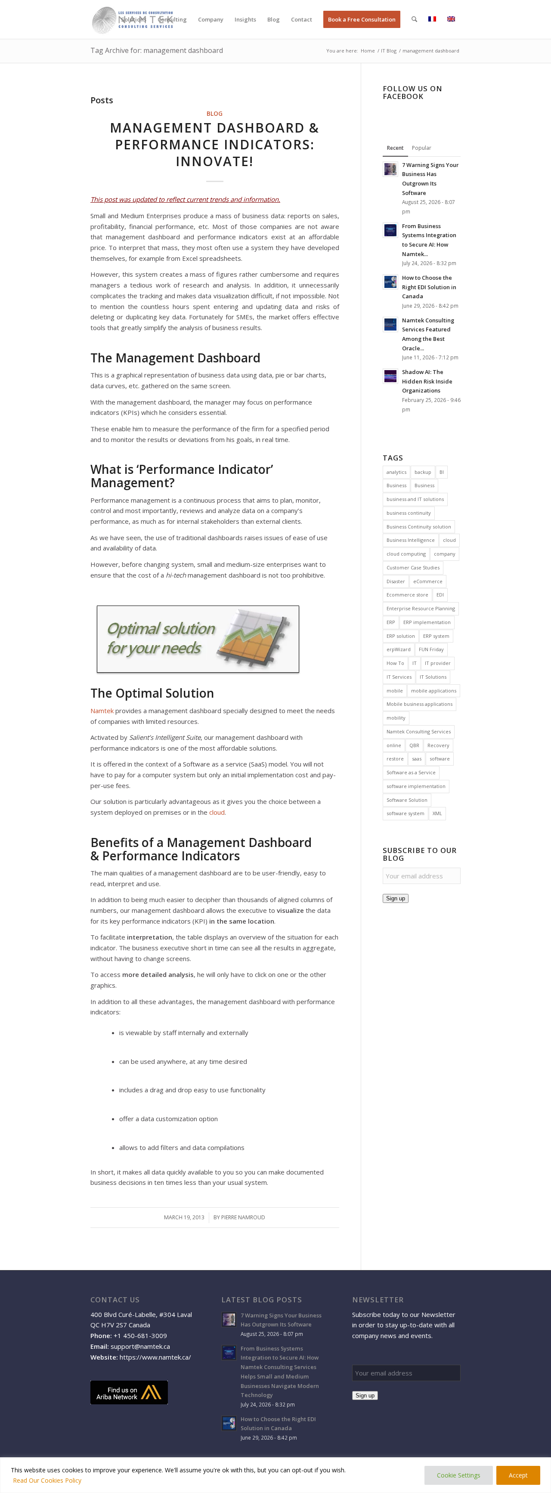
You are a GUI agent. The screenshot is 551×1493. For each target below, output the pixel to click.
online (394, 745)
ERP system (436, 636)
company (444, 553)
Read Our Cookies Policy (47, 1480)
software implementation (416, 786)
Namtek (102, 710)
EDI (440, 594)
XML (437, 813)
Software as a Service (411, 772)
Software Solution (407, 800)
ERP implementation (427, 622)
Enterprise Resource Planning (421, 608)
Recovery (438, 745)
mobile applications (433, 690)
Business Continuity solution (419, 526)
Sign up (395, 898)
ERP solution (401, 636)
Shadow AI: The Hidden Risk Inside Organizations (427, 381)
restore (395, 758)
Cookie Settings (458, 1475)
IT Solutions (433, 677)
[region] (275, 1475)
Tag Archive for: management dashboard (156, 50)
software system (405, 813)
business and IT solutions (415, 499)
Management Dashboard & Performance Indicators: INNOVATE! (214, 144)
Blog (215, 113)
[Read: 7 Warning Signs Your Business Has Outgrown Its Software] (390, 169)
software (440, 758)
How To (395, 663)
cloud (217, 812)
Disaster (396, 581)
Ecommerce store (407, 594)
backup (423, 472)
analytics (396, 472)
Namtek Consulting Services (419, 731)
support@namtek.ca (140, 1346)
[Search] (414, 19)
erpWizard (399, 649)
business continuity (409, 513)
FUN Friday (431, 649)
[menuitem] (133, 19)
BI (442, 472)
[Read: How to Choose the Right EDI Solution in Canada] (390, 282)
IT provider (438, 663)
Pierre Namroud (243, 1217)
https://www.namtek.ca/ (155, 1357)
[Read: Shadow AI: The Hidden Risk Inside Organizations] (390, 376)
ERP (391, 622)
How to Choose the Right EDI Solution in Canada (429, 287)
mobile (395, 690)
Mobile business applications (419, 704)
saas (416, 758)
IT (414, 663)
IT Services (399, 677)
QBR (414, 745)
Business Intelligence (411, 540)
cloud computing (406, 553)
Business (396, 485)
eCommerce (428, 581)
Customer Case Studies (413, 567)
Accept (518, 1475)
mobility (396, 717)
